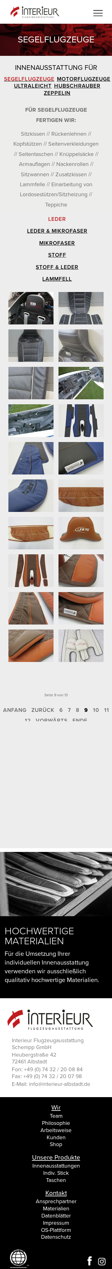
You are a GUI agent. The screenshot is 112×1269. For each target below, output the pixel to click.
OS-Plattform (56, 1230)
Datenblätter (56, 1216)
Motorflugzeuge (83, 79)
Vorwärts (52, 720)
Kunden (56, 1137)
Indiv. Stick (56, 1173)
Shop (56, 1144)
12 (28, 720)
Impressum (56, 1223)
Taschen (56, 1180)
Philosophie (56, 1123)
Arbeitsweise (56, 1130)
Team (56, 1116)
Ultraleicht (33, 86)
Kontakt (56, 1193)
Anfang (14, 710)
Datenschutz (56, 1237)
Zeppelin (57, 93)
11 (106, 710)
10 (96, 710)
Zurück (42, 710)
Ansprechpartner (56, 1201)
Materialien (56, 1208)
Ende (79, 720)
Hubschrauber (77, 86)
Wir (56, 1108)
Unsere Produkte (56, 1158)
